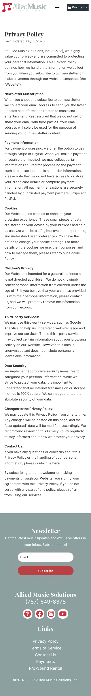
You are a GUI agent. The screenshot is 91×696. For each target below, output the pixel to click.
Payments (79, 7)
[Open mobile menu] (57, 7)
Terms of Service (45, 648)
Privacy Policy (46, 641)
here (56, 463)
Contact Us (45, 655)
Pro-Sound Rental (45, 668)
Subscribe (45, 571)
